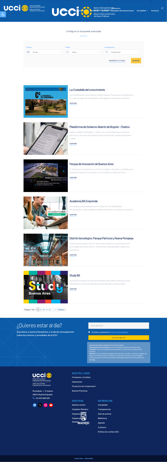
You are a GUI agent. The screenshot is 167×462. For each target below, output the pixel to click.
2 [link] (40, 309)
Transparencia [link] (104, 409)
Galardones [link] (77, 381)
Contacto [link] (155, 11)
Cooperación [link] (79, 11)
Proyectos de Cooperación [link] (84, 386)
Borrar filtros (117, 60)
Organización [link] (78, 413)
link (94, 360)
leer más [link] (73, 103)
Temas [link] (35, 52)
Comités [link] (105, 11)
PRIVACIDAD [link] (89, 458)
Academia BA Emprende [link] (84, 201)
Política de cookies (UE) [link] (108, 431)
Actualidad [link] (141, 11)
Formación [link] (94, 11)
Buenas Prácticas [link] (79, 390)
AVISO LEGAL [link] (79, 458)
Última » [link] (61, 309)
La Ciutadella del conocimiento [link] (87, 89)
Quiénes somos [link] (78, 405)
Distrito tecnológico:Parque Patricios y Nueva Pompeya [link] (101, 238)
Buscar (136, 61)
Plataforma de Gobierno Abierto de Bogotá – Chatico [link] (100, 127)
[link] (3, 14)
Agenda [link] (101, 422)
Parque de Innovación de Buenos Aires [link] (91, 164)
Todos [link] (74, 52)
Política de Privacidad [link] (119, 332)
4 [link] (46, 309)
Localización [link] (116, 52)
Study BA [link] (75, 275)
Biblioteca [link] (102, 418)
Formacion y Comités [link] (81, 377)
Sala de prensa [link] (104, 413)
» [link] (55, 309)
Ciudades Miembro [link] (80, 409)
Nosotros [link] (65, 11)
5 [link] (49, 309)
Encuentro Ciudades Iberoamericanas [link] (123, 9)
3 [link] (43, 309)
